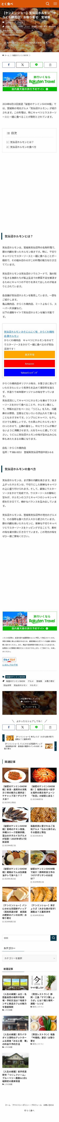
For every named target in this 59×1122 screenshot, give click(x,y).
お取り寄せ (42, 26)
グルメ (27, 26)
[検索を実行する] (53, 938)
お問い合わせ (48, 1105)
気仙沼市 (52, 26)
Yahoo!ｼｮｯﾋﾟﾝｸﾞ (29, 372)
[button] (8, 65)
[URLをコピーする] (50, 65)
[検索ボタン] (47, 4)
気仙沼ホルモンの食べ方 (23, 147)
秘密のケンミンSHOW (14, 22)
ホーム (7, 1105)
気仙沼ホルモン (9, 30)
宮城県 (34, 26)
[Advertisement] (29, 191)
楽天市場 (29, 354)
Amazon (29, 363)
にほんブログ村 (10, 664)
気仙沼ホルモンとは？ (22, 142)
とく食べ (7, 3)
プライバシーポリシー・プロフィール (27, 1105)
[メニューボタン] (55, 4)
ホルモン (20, 30)
